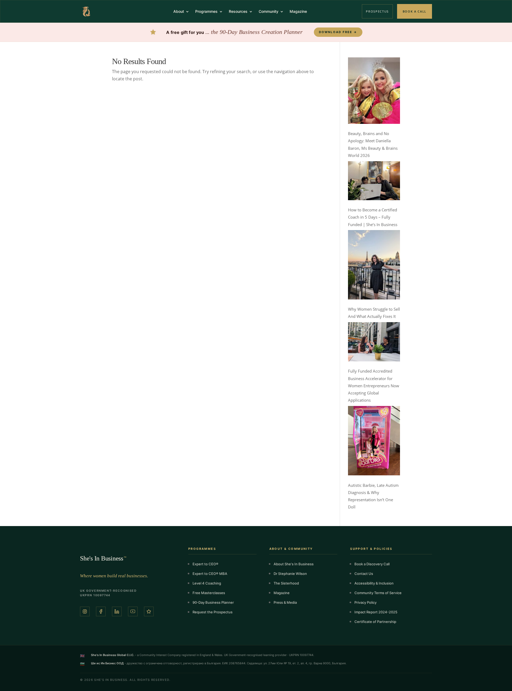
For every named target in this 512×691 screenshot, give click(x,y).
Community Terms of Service (378, 593)
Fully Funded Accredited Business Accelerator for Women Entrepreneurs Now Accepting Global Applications (373, 385)
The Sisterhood (286, 583)
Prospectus (377, 11)
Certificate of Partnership (375, 621)
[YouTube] (133, 611)
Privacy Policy (365, 602)
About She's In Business (294, 564)
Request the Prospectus (213, 612)
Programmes (206, 12)
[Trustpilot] (149, 611)
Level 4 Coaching (207, 583)
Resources (238, 12)
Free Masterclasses (209, 593)
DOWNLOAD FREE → (338, 32)
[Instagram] (85, 611)
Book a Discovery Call (372, 564)
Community (268, 12)
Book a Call (414, 11)
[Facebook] (101, 611)
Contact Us (363, 573)
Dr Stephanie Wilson (290, 573)
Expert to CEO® (205, 564)
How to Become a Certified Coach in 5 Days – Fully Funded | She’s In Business (372, 217)
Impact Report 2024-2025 (375, 612)
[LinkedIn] (117, 611)
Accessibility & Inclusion (374, 583)
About (178, 12)
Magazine (298, 12)
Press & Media (285, 602)
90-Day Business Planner (213, 602)
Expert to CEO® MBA (210, 573)
